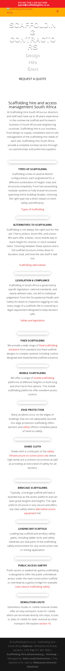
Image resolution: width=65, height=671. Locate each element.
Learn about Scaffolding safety (32, 586)
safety (26, 427)
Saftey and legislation (32, 320)
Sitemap (51, 654)
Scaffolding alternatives (32, 265)
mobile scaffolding (44, 378)
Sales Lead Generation (36, 658)
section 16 (45, 623)
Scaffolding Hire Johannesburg (25, 654)
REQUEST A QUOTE (32, 79)
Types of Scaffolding (32, 209)
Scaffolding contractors (32, 36)
